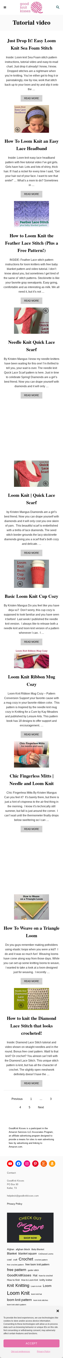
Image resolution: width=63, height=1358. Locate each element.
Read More (32, 99)
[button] (57, 1311)
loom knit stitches (40, 1300)
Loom (47, 1286)
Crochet (26, 1259)
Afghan (10, 1249)
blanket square (27, 1253)
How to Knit (13, 1279)
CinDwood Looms (45, 1254)
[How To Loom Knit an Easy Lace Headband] (31, 120)
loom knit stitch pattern (16, 1305)
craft (15, 1260)
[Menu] (5, 7)
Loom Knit (18, 1293)
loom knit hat (36, 1294)
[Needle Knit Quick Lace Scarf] (31, 322)
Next (41, 1107)
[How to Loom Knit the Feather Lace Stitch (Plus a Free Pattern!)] (31, 215)
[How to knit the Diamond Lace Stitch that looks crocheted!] (31, 1000)
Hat (35, 1275)
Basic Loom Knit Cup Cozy (31, 596)
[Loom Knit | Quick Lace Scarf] (31, 475)
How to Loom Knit (29, 1280)
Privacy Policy (43, 1351)
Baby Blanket (37, 1249)
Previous (17, 1098)
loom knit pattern (19, 1300)
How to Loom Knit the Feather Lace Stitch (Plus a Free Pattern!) (31, 243)
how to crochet (46, 1275)
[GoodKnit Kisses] (31, 7)
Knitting (22, 1285)
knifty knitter (46, 1280)
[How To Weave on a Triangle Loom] (31, 908)
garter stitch (33, 1270)
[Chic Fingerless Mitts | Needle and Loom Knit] (31, 755)
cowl (9, 1259)
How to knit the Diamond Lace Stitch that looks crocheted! (31, 1025)
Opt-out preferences (20, 1351)
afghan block (23, 1249)
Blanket (12, 1253)
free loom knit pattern (37, 1264)
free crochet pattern (15, 1265)
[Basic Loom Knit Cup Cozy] (31, 575)
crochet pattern (41, 1260)
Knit (10, 1285)
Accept (31, 1343)
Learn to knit (36, 1286)
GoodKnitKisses (19, 1275)
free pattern (16, 1270)
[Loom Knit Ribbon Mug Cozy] (31, 660)
